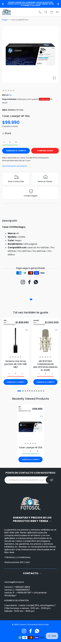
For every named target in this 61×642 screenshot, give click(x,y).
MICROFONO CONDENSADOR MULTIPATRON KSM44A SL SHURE (45, 366)
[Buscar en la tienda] (46, 12)
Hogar (5, 20)
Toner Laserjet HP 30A (30, 447)
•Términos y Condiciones (17, 557)
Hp (10, 95)
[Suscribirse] (51, 480)
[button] (2, 4)
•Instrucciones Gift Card (17, 562)
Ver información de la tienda (14, 166)
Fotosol (23, 624)
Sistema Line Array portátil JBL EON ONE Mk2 (15, 364)
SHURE (39, 323)
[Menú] (57, 12)
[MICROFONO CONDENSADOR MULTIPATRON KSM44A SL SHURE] (45, 340)
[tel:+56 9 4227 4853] (40, 12)
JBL (9, 323)
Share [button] (8, 133)
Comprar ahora (45, 150)
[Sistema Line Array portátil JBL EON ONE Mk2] (15, 340)
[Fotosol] (6, 12)
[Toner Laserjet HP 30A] (30, 426)
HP (24, 409)
